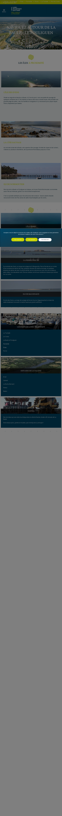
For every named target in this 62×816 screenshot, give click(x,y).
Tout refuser (31, 239)
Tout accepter (17, 239)
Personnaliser (45, 239)
